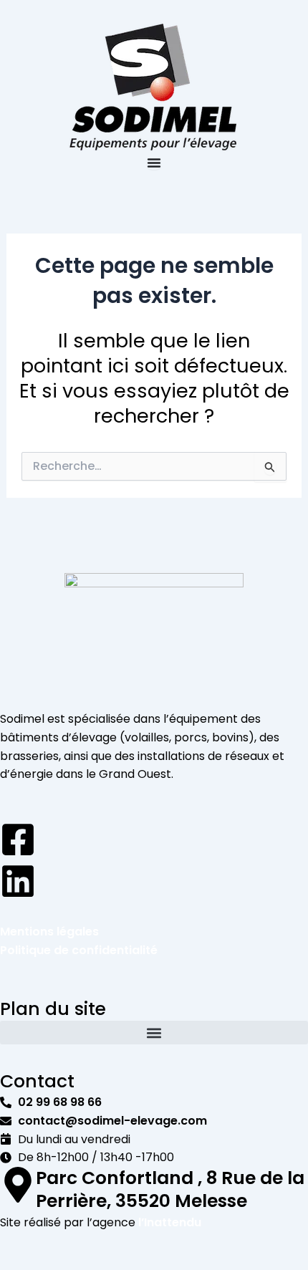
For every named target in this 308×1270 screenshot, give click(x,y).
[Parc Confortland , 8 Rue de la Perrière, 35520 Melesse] (18, 1185)
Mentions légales (49, 931)
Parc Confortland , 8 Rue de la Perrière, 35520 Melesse (170, 1189)
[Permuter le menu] (154, 162)
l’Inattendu (169, 1222)
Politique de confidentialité (79, 950)
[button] (154, 1032)
